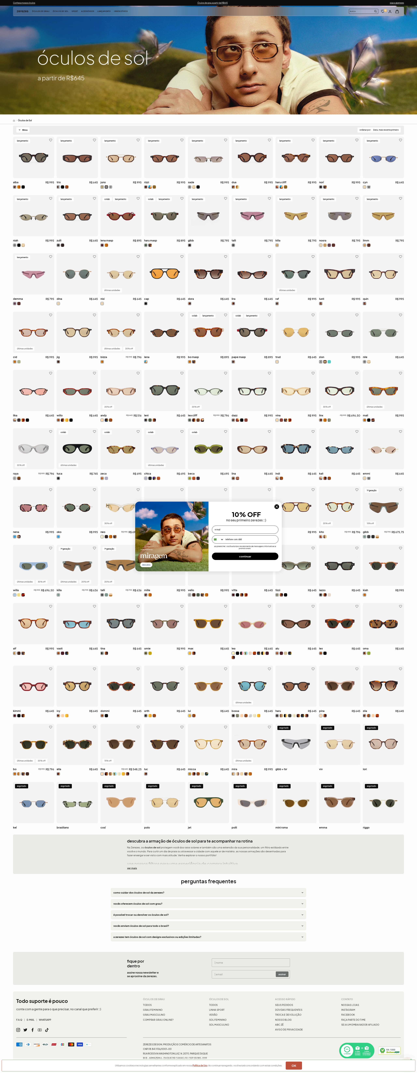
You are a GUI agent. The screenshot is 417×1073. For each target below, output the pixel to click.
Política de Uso (200, 1065)
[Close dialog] (276, 506)
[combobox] (218, 539)
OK (294, 1065)
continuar (245, 556)
